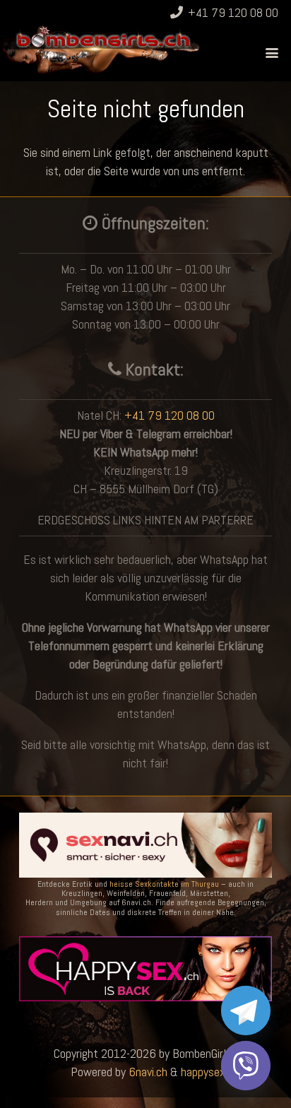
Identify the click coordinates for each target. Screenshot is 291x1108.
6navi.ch (148, 1071)
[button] (272, 53)
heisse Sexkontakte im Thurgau (164, 884)
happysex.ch (210, 1071)
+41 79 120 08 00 (169, 415)
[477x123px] (145, 968)
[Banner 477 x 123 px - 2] (145, 845)
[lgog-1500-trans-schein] (101, 49)
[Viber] (246, 1065)
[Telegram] (246, 1010)
